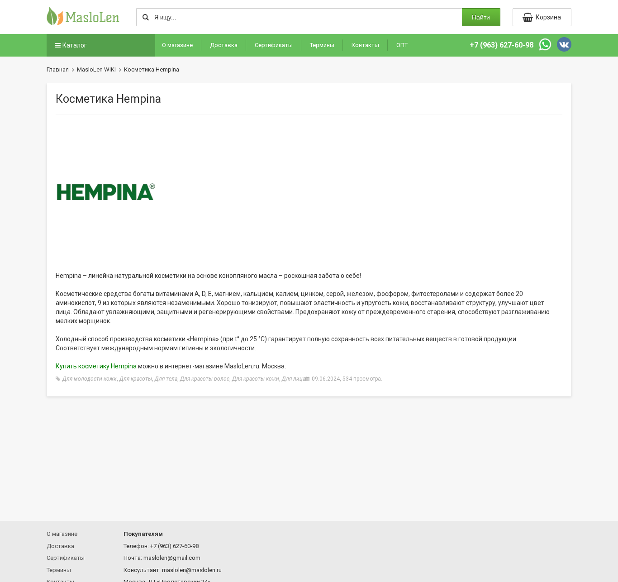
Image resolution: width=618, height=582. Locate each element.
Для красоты (135, 379)
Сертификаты (274, 45)
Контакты (365, 45)
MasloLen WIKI (96, 69)
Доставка (224, 45)
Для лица (293, 379)
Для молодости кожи (89, 379)
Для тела (166, 379)
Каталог (74, 45)
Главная (58, 69)
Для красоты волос (204, 379)
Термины (322, 45)
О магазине (177, 45)
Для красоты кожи (255, 379)
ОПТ (402, 45)
